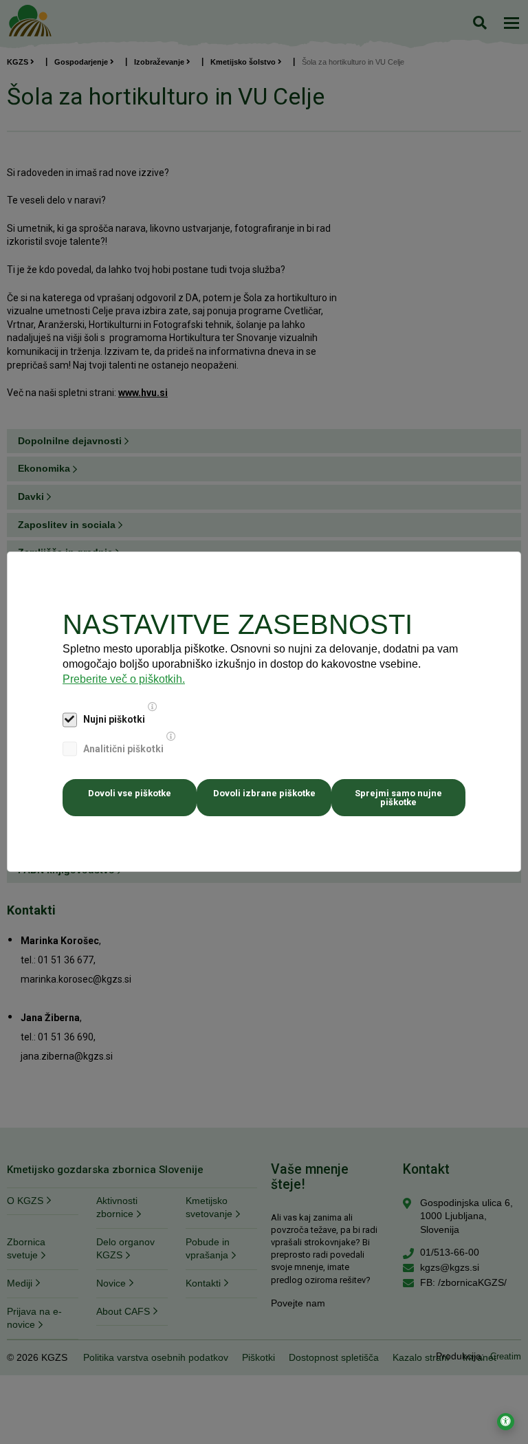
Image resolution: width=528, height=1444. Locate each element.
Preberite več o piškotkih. (124, 679)
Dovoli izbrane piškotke (264, 793)
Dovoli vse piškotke (129, 793)
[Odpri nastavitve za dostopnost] (505, 1421)
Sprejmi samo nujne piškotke (398, 797)
